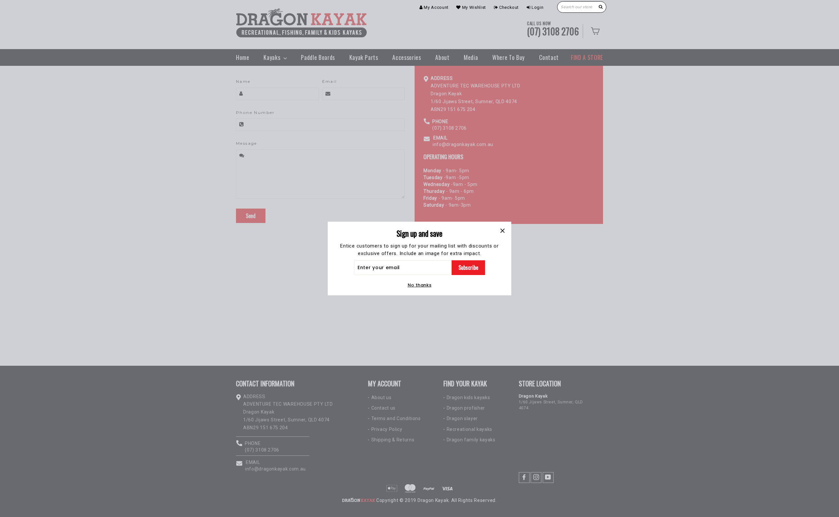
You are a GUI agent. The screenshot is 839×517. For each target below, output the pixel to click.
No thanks (420, 285)
